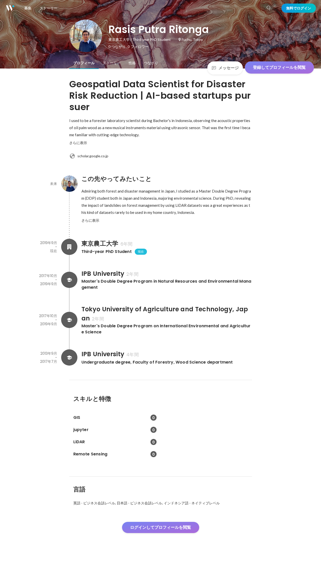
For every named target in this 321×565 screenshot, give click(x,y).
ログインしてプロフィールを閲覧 (160, 527)
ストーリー (112, 62)
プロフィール (84, 62)
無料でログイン (298, 8)
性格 (132, 62)
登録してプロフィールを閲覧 (279, 67)
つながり (151, 62)
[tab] (84, 63)
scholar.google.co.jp (92, 156)
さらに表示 (78, 142)
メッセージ (228, 68)
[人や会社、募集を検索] (269, 8)
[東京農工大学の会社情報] (69, 247)
